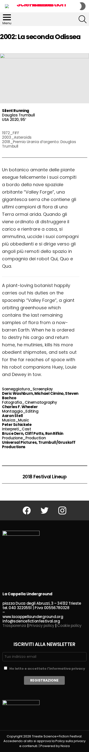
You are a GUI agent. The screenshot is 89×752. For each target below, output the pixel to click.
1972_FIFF (10, 132)
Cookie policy (69, 625)
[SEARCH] (83, 19)
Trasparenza (14, 625)
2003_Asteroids (17, 137)
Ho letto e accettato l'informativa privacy (47, 668)
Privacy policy (41, 625)
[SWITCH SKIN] (83, 6)
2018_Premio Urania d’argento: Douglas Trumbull (39, 144)
